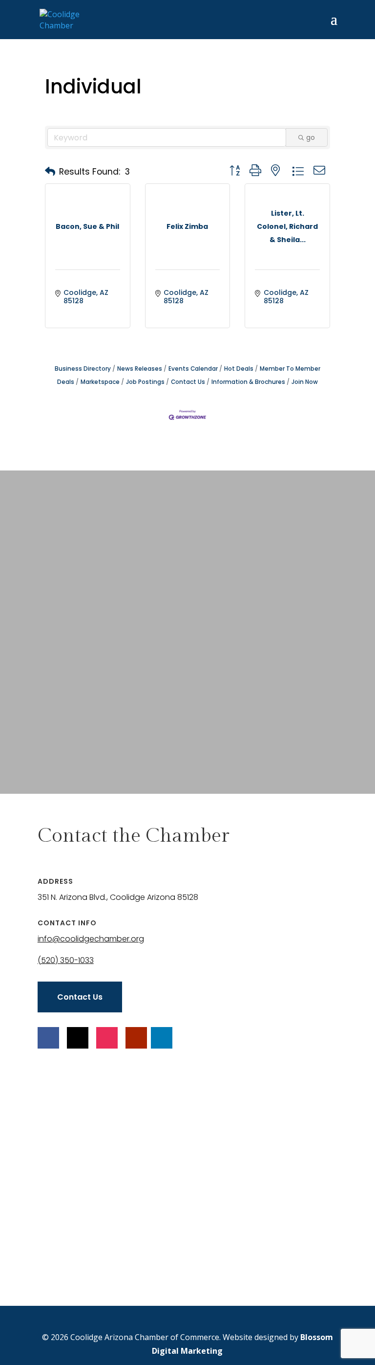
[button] (50, 171)
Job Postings (145, 382)
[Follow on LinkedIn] (161, 1038)
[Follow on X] (77, 1038)
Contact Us (188, 382)
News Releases (139, 369)
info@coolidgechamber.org (91, 938)
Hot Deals (238, 369)
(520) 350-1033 (66, 960)
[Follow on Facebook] (48, 1038)
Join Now (305, 382)
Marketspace (100, 382)
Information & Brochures (248, 382)
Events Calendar (193, 369)
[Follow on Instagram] (107, 1038)
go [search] (310, 137)
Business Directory (83, 369)
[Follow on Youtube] (136, 1038)
